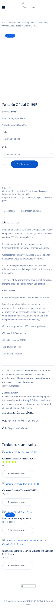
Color (5, 147)
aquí (29, 400)
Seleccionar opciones (17, 474)
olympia (40, 197)
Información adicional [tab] (31, 211)
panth (4, 201)
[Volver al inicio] (28, 7)
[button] (3, 7)
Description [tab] (9, 211)
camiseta (14, 197)
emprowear (30, 197)
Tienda (12, 22)
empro (22, 197)
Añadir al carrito (24, 164)
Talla (4, 132)
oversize (48, 197)
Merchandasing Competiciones (29, 22)
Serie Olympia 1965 (20, 194)
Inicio (4, 22)
